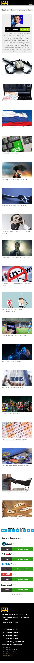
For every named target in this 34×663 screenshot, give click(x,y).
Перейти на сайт (22, 549)
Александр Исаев (17, 29)
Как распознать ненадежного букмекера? (14, 492)
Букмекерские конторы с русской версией (15, 618)
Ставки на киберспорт (11, 622)
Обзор (7, 549)
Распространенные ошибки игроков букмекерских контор (12, 310)
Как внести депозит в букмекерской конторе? (15, 466)
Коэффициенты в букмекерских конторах (14, 439)
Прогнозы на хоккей (10, 638)
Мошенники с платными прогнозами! (13, 101)
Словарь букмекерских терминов (12, 518)
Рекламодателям (8, 655)
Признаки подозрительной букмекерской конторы (17, 257)
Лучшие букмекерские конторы (14, 614)
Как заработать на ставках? (10, 153)
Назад (4, 530)
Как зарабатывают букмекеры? (11, 361)
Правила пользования (10, 653)
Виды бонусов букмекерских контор (12, 387)
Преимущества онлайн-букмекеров (12, 413)
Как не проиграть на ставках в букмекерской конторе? (15, 180)
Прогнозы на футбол (10, 629)
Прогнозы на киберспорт (12, 645)
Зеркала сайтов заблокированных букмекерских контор (16, 284)
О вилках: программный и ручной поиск (14, 205)
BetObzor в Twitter (17, 594)
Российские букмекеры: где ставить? (13, 127)
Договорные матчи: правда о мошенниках (14, 75)
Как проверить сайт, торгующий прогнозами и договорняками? (16, 232)
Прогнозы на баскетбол (11, 632)
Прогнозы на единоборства (13, 642)
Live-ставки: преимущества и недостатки (14, 335)
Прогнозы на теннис (10, 635)
